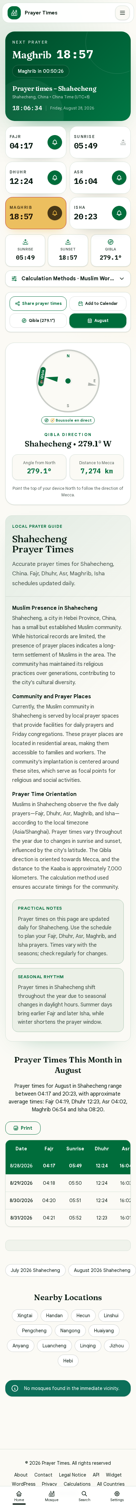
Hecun (83, 1316)
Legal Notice (72, 1475)
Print (26, 1128)
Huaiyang (104, 1331)
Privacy (49, 1484)
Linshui (111, 1316)
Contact (43, 1475)
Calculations (77, 1484)
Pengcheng (34, 1331)
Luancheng (54, 1346)
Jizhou (117, 1346)
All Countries (110, 1484)
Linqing (88, 1346)
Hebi (68, 1361)
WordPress (23, 1484)
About (21, 1475)
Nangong (70, 1331)
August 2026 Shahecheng (102, 1270)
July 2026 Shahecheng (35, 1270)
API (96, 1475)
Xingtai (24, 1316)
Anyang (21, 1346)
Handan (54, 1316)
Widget (114, 1475)
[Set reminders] (55, 142)
